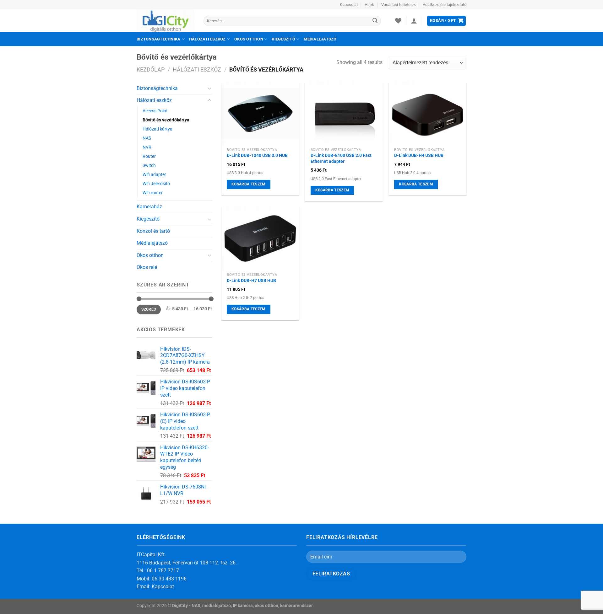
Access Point (155, 111)
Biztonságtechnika (158, 39)
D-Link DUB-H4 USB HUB (418, 155)
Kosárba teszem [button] (248, 184)
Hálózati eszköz (207, 39)
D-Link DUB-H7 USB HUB (251, 280)
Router (149, 156)
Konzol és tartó (153, 231)
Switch (149, 165)
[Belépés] (414, 21)
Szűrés (148, 309)
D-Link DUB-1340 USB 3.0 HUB (257, 155)
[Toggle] (209, 88)
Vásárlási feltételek (398, 4)
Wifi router (153, 192)
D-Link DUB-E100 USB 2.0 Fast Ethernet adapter (341, 158)
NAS (147, 138)
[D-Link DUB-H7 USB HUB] (260, 238)
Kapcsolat (349, 4)
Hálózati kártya (157, 129)
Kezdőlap (151, 69)
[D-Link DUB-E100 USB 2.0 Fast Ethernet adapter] (344, 114)
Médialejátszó (320, 39)
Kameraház (149, 207)
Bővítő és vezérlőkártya (166, 120)
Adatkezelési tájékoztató (444, 4)
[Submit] (375, 21)
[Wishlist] (398, 21)
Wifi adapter (154, 174)
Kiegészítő (283, 39)
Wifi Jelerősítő (156, 183)
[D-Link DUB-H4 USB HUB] (427, 114)
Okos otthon (248, 39)
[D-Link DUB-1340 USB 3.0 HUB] (260, 114)
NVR (147, 147)
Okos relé (147, 267)
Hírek (369, 4)
